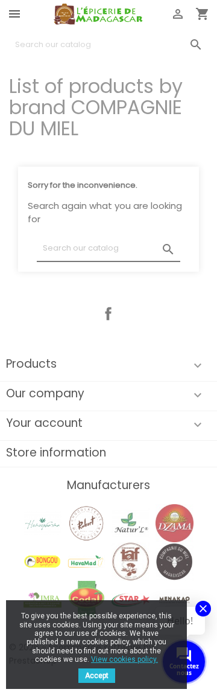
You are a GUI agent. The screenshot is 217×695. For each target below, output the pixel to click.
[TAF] (130, 561)
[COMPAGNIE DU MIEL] (174, 561)
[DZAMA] (174, 522)
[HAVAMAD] (86, 561)
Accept (96, 675)
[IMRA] (42, 599)
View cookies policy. (124, 659)
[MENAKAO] (174, 599)
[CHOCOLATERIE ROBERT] (86, 522)
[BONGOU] (42, 561)
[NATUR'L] (130, 522)
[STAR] (130, 599)
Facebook (108, 314)
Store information (56, 452)
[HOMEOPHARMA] (42, 522)
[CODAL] (86, 599)
